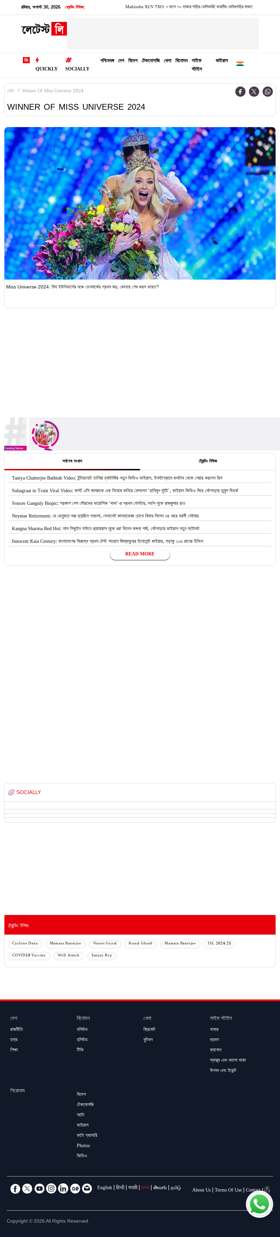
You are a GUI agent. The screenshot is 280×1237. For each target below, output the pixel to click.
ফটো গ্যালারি (87, 1136)
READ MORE (140, 555)
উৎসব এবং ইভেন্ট (223, 1071)
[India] (240, 65)
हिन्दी (120, 1188)
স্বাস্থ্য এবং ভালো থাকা (228, 1061)
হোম (10, 91)
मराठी (132, 1188)
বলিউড (82, 1030)
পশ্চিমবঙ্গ (107, 61)
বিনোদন (182, 61)
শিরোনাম (17, 1091)
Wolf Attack (69, 956)
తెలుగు (160, 1188)
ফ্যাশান (215, 1050)
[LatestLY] (44, 30)
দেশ (121, 61)
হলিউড (82, 1040)
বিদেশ (133, 61)
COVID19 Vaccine (29, 956)
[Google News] (75, 1188)
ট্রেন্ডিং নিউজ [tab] (208, 461)
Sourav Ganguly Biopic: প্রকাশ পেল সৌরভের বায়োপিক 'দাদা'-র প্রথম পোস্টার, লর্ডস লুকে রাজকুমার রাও (98, 504)
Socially (77, 69)
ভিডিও (82, 1156)
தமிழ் (176, 1188)
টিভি (80, 1050)
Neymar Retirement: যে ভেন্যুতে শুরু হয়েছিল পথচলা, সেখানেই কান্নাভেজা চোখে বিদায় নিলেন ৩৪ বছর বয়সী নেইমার (105, 517)
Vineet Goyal (105, 944)
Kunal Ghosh (141, 944)
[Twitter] (254, 91)
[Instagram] (51, 1188)
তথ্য (13, 1040)
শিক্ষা (14, 1050)
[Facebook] (240, 91)
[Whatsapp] (268, 91)
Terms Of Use (228, 1191)
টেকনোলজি (151, 61)
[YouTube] (39, 1188)
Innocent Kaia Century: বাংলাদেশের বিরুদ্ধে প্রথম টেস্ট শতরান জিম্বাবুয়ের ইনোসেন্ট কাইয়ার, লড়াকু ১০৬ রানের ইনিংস (107, 542)
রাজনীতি (16, 1030)
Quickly (47, 69)
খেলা (167, 61)
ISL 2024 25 (219, 944)
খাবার (214, 1030)
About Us (201, 1191)
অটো (80, 1115)
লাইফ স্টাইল (197, 65)
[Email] (87, 1188)
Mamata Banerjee (65, 944)
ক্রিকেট (149, 1030)
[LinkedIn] (63, 1188)
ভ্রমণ (214, 1040)
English (104, 1188)
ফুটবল (148, 1040)
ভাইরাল (222, 61)
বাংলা (145, 1188)
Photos (83, 1146)
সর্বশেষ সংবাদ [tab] (72, 461)
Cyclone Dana (25, 944)
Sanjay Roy (102, 956)
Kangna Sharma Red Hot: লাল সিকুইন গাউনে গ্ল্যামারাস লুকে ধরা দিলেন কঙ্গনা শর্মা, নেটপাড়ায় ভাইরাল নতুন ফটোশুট (105, 529)
